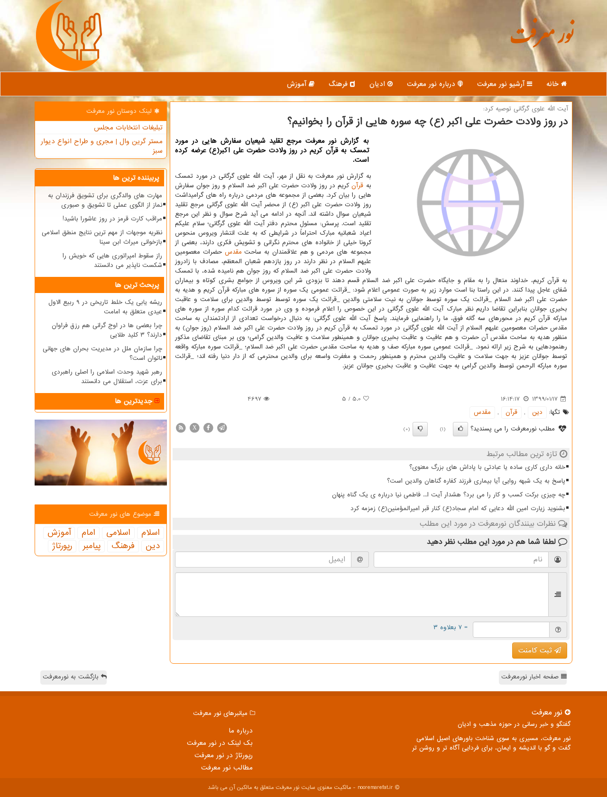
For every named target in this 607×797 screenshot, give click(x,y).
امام (88, 533)
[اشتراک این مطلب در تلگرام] (222, 427)
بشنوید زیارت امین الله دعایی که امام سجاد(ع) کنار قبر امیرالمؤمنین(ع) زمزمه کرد (457, 508)
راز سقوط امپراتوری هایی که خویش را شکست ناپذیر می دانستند (112, 260)
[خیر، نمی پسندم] (420, 429)
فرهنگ (339, 84)
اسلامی (118, 533)
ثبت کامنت (536, 650)
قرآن (357, 185)
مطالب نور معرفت (227, 767)
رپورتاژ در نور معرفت (223, 755)
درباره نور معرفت (432, 84)
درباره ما (241, 730)
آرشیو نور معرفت (502, 84)
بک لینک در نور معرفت (220, 743)
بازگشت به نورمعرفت (72, 676)
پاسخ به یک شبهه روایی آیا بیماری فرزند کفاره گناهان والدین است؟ (476, 481)
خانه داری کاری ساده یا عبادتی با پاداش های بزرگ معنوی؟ (487, 467)
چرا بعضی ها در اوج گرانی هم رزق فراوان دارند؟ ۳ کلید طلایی (107, 330)
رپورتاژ (62, 546)
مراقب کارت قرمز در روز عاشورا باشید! (112, 218)
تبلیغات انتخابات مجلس (128, 127)
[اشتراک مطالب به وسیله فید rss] (180, 427)
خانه (553, 84)
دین (537, 412)
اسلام (150, 533)
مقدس (233, 252)
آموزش (298, 84)
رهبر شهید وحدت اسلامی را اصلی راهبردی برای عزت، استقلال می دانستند (107, 376)
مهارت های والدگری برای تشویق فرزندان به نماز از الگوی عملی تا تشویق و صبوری (105, 200)
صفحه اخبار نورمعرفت (531, 676)
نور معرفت (542, 40)
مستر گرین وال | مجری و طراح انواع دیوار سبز (102, 146)
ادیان (378, 84)
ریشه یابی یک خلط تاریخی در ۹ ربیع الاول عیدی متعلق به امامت (105, 307)
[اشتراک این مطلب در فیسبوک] (208, 427)
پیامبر (92, 546)
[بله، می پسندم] (460, 429)
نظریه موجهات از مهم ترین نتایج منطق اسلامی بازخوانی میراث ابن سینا (102, 237)
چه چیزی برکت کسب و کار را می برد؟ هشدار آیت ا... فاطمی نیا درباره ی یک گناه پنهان (448, 494)
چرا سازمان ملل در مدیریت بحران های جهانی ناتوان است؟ (102, 353)
